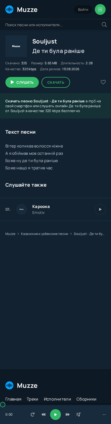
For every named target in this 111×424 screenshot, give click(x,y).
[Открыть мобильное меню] (100, 9)
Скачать (55, 82)
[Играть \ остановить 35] (100, 209)
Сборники (86, 399)
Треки (33, 399)
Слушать (24, 82)
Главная (13, 399)
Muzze (27, 9)
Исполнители (57, 399)
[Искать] (104, 24)
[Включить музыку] (55, 414)
